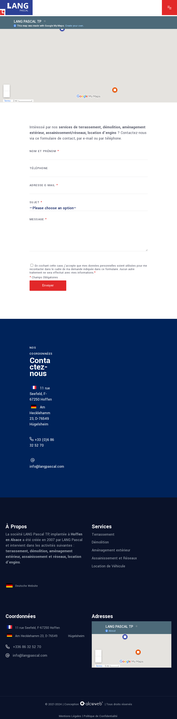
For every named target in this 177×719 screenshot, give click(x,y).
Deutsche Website (26, 586)
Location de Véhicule (108, 565)
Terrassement (103, 534)
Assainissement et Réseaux (114, 558)
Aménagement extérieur (111, 550)
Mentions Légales (70, 716)
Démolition (100, 542)
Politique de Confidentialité (101, 716)
